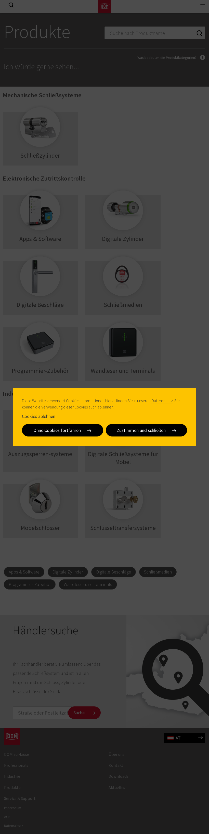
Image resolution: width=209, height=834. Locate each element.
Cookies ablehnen (38, 416)
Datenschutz (162, 400)
